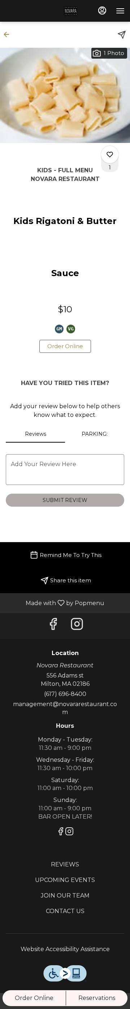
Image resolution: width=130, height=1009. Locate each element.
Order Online (34, 998)
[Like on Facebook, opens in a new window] (53, 626)
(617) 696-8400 (65, 694)
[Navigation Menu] (120, 11)
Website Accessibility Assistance (65, 949)
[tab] (35, 434)
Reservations (96, 998)
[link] (65, 346)
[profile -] (102, 10)
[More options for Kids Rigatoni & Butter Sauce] (109, 154)
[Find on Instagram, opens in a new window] (76, 626)
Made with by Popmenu (54, 603)
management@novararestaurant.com (65, 708)
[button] (8, 34)
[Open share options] (121, 35)
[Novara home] (42, 11)
